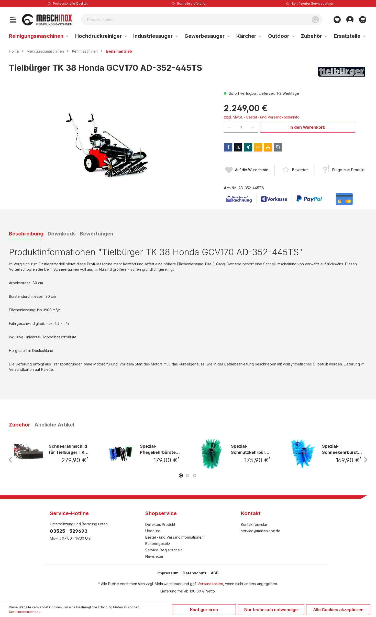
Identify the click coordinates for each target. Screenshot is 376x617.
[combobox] (194, 19)
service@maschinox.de (260, 531)
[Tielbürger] (341, 71)
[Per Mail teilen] (258, 147)
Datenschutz (195, 573)
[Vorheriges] (10, 459)
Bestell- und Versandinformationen (174, 537)
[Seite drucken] (268, 147)
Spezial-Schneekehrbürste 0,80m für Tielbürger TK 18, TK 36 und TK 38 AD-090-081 (341, 449)
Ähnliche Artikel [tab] (54, 425)
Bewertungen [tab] (96, 234)
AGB (215, 573)
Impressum (168, 573)
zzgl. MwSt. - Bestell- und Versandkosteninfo (262, 117)
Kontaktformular (254, 524)
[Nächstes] (366, 459)
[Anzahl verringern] (229, 127)
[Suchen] (315, 19)
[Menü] (13, 20)
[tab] (26, 234)
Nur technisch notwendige (271, 609)
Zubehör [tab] (19, 425)
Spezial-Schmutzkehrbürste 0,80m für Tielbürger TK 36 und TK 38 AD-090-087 (251, 449)
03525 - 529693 (68, 531)
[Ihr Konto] (350, 20)
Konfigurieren (204, 609)
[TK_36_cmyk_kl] (111, 145)
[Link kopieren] (278, 147)
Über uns (153, 531)
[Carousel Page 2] (187, 475)
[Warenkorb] (362, 20)
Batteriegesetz (157, 543)
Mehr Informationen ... (25, 612)
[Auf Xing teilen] (248, 147)
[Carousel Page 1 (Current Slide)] (181, 475)
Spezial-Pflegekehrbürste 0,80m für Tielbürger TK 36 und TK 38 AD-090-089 (160, 449)
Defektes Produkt (160, 524)
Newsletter (154, 556)
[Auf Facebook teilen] (228, 147)
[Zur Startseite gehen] (47, 19)
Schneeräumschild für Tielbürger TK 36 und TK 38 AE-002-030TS (68, 449)
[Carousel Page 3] (194, 475)
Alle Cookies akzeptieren (338, 609)
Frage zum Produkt (348, 170)
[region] (111, 145)
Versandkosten (210, 584)
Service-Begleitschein (164, 550)
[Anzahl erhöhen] (253, 127)
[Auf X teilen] (238, 147)
